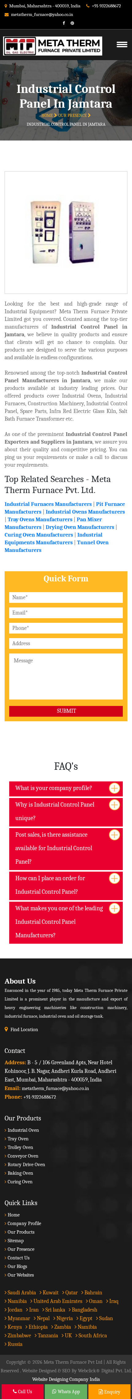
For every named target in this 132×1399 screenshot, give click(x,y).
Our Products (21, 1232)
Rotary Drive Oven (26, 1164)
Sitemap (16, 1240)
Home (47, 115)
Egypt (85, 1318)
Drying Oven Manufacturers (80, 527)
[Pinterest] (70, 23)
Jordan (14, 1310)
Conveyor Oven (23, 1156)
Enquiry (111, 1392)
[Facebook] (61, 23)
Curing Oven (20, 1182)
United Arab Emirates (57, 1301)
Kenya (14, 1327)
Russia (15, 1344)
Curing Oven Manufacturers (39, 535)
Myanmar (18, 1318)
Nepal (43, 1318)
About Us (20, 981)
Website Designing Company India (66, 1379)
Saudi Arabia (21, 1292)
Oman (95, 1301)
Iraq (113, 1301)
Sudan (105, 1318)
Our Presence (73, 115)
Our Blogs (17, 1266)
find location (24, 1029)
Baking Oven (20, 1173)
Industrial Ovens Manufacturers (85, 512)
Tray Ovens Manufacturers (40, 519)
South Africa (92, 1335)
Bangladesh (84, 1310)
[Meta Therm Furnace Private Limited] (49, 38)
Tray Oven (18, 1139)
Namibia (16, 1301)
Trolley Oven (20, 1147)
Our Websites (21, 1275)
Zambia (62, 1327)
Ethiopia (37, 1327)
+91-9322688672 (106, 6)
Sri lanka (54, 1310)
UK (68, 1335)
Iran (33, 1310)
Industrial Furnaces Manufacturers (48, 504)
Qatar (71, 1292)
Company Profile (24, 1223)
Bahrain (92, 1292)
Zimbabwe (18, 1335)
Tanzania (47, 1335)
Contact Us (18, 1258)
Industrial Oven (23, 1130)
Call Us (24, 1391)
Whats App (68, 1391)
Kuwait (50, 1292)
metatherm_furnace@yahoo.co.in (42, 14)
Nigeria (64, 1318)
